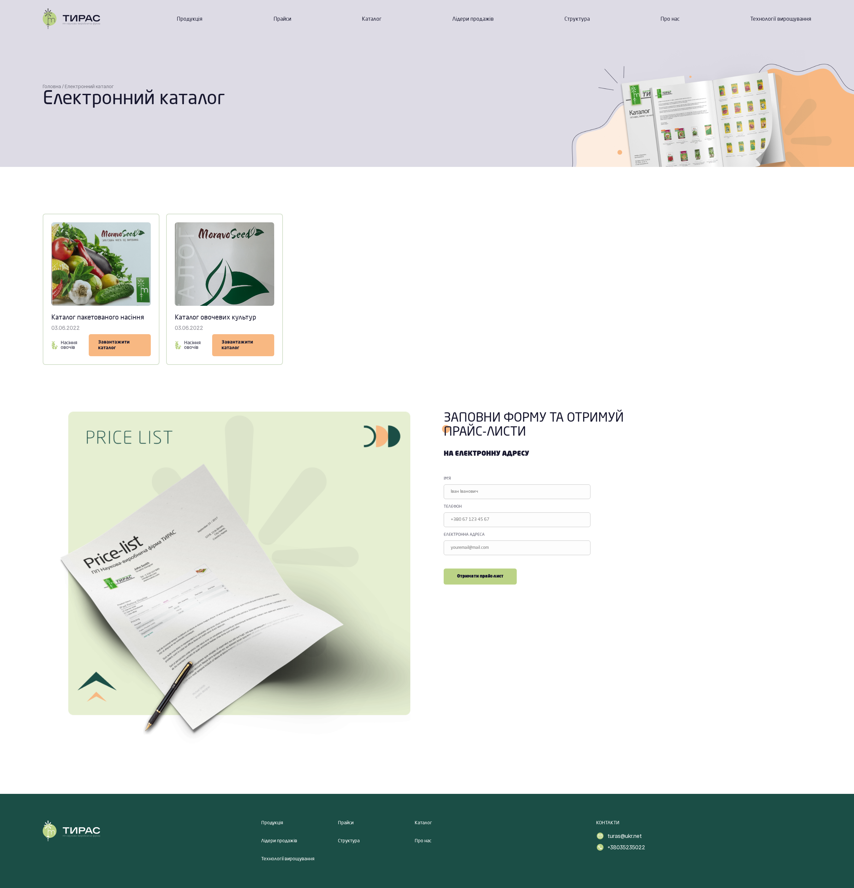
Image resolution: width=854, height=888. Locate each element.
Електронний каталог (89, 86)
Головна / (53, 86)
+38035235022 (626, 847)
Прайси (282, 19)
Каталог (372, 19)
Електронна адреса (464, 535)
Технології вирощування (780, 19)
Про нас (670, 19)
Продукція (189, 19)
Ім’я (447, 479)
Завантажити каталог (114, 345)
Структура (577, 19)
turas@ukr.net (624, 836)
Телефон (453, 507)
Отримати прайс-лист (480, 576)
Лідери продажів (473, 19)
